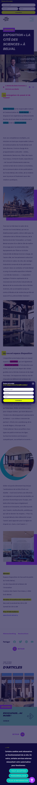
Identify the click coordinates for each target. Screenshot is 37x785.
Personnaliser (18, 776)
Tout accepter (18, 771)
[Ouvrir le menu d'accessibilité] (32, 780)
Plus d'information (18, 780)
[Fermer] (33, 383)
